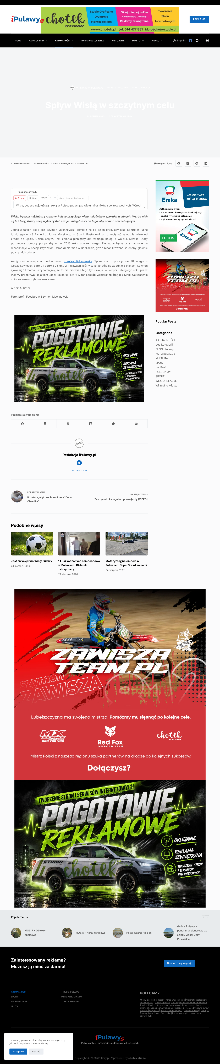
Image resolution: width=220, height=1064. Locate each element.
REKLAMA (199, 19)
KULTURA (162, 358)
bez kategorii (164, 344)
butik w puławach (179, 1002)
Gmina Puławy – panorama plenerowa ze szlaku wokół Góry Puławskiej (192, 933)
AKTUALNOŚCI (62, 40)
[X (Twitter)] (188, 163)
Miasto (136, 40)
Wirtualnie (118, 40)
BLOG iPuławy (165, 349)
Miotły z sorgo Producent (152, 999)
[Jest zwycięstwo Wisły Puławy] (32, 543)
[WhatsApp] (113, 423)
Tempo (44, 198)
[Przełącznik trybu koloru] (207, 40)
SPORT (160, 376)
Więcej (155, 40)
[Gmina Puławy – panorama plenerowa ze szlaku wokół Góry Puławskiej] (168, 933)
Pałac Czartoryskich (139, 932)
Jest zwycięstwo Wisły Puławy (31, 561)
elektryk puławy (162, 1002)
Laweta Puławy (191, 1010)
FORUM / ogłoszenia (92, 40)
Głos (61, 198)
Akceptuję (18, 1051)
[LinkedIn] (206, 163)
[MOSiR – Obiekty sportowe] (16, 933)
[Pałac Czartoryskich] (118, 933)
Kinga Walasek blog (175, 999)
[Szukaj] (197, 40)
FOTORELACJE (165, 353)
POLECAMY (163, 372)
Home (18, 40)
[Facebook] (190, 40)
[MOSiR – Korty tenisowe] (67, 933)
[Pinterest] (197, 163)
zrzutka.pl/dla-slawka (78, 261)
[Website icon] (79, 462)
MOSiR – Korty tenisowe (91, 932)
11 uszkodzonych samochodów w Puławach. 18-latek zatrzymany (79, 565)
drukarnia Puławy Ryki (171, 1010)
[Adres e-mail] (136, 423)
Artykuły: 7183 (79, 470)
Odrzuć (36, 1051)
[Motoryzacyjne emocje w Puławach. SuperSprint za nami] (127, 543)
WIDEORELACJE (166, 381)
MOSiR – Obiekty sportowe (35, 932)
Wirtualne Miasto (167, 385)
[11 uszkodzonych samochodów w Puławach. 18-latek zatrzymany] (79, 543)
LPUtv (159, 362)
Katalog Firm (36, 40)
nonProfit (162, 367)
